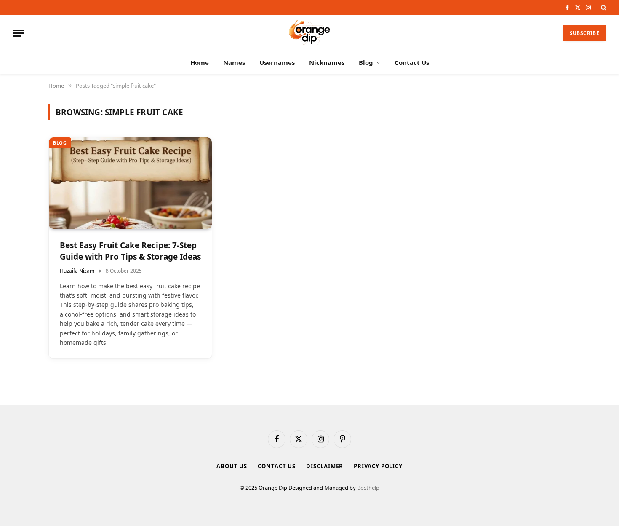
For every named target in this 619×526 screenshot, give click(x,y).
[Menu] (18, 33)
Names (234, 62)
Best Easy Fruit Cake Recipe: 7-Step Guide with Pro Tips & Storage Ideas (130, 251)
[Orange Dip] (309, 33)
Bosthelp (368, 487)
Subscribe (584, 33)
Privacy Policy (378, 466)
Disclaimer (324, 466)
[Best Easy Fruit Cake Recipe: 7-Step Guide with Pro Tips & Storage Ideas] (130, 183)
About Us (231, 466)
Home (199, 62)
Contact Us (412, 62)
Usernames (277, 62)
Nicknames (326, 62)
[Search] (602, 7)
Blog (366, 62)
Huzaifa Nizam (77, 270)
